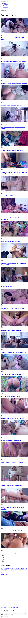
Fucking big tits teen (6, 286)
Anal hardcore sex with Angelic (9, 553)
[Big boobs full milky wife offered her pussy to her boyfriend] (14, 212)
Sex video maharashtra (19, 569)
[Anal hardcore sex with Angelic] (14, 547)
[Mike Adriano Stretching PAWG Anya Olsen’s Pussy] (14, 32)
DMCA (16, 607)
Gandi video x (11, 569)
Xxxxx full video (9, 570)
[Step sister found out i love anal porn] (14, 325)
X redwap (9, 568)
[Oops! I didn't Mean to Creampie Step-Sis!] (14, 303)
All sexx (13, 568)
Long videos (6, 5)
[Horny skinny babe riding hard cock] (14, 369)
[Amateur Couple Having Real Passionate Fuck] (14, 347)
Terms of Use (11, 607)
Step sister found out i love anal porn (11, 330)
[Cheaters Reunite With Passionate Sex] (14, 190)
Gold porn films (4, 569)
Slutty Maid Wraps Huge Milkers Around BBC (14, 83)
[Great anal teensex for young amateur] (14, 480)
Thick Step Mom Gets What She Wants (11, 105)
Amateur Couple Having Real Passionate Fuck (14, 352)
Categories (5, 4)
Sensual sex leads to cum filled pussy (11, 241)
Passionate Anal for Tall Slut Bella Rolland (12, 418)
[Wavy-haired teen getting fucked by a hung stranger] (14, 122)
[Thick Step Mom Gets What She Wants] (14, 100)
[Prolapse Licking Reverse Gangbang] (14, 435)
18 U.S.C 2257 (4, 607)
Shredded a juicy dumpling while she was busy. (14, 61)
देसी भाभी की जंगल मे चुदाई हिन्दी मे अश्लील (10, 396)
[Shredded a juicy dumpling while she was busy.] (14, 56)
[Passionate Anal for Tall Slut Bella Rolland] (14, 413)
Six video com (23, 568)
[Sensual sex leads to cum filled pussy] (14, 236)
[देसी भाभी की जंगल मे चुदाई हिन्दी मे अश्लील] (14, 391)
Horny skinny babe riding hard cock (11, 374)
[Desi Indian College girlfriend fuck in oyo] (14, 145)
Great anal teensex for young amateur (11, 485)
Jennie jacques (4, 568)
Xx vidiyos (17, 568)
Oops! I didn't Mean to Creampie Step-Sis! (12, 308)
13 (3, 561)
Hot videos (5, 7)
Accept (2, 616)
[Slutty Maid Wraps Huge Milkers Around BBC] (14, 78)
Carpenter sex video (17, 570)
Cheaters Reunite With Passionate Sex (11, 196)
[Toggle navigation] (8, 1)
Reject (6, 616)
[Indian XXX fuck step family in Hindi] (14, 525)
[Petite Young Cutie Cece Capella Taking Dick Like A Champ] (14, 258)
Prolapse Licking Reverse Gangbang (11, 440)
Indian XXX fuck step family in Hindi (11, 531)
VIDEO (4, 1)
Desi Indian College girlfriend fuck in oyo (12, 150)
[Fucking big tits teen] (14, 281)
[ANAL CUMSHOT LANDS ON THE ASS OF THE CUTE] (14, 457)
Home (4, 3)
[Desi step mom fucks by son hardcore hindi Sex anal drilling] (14, 167)
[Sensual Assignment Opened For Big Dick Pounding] (14, 502)
